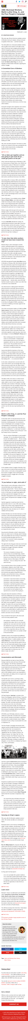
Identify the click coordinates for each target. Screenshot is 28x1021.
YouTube (19, 984)
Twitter (20, 949)
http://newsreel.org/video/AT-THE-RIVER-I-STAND (13, 911)
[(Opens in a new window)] (16, 2)
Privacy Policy (22, 1018)
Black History (7, 960)
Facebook (7, 949)
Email (7, 952)
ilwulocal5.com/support (20, 903)
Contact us (14, 1004)
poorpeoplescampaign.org (18, 868)
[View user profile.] (21, 932)
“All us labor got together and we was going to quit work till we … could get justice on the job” (13, 8)
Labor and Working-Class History (12, 958)
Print (20, 952)
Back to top (6, 151)
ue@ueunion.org (14, 1018)
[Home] (3, 6)
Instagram (12, 984)
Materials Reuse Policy (19, 1014)
